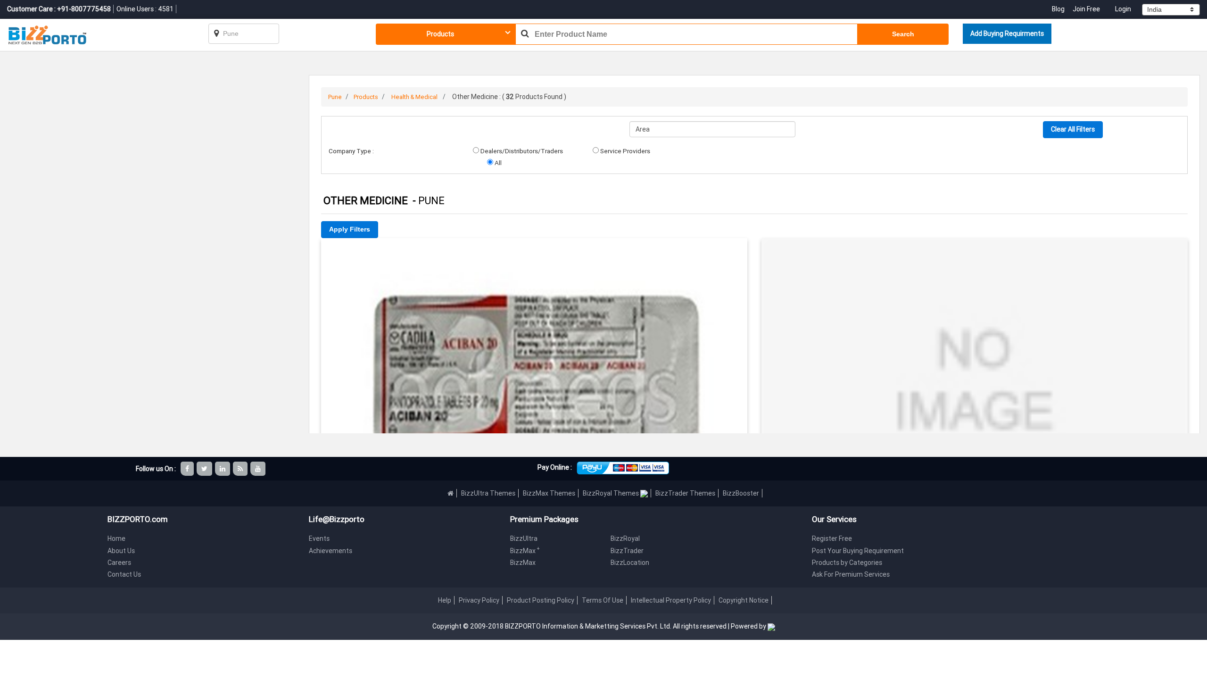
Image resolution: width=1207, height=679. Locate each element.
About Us (121, 551)
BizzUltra (523, 538)
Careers (119, 562)
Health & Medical (414, 97)
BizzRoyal (625, 538)
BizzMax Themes (549, 493)
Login (1123, 9)
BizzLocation (630, 562)
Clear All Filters (1073, 129)
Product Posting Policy (540, 600)
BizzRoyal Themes (611, 493)
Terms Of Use (602, 600)
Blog (1059, 9)
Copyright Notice (744, 600)
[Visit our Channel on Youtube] (258, 468)
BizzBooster (741, 493)
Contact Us (124, 574)
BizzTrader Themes (685, 493)
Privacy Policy (479, 600)
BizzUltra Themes (488, 493)
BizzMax (525, 551)
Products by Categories (847, 562)
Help (444, 600)
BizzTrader (627, 551)
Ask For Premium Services (851, 574)
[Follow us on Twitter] (205, 468)
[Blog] (241, 468)
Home (116, 538)
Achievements (330, 551)
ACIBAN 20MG (534, 251)
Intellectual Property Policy (671, 600)
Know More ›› (534, 292)
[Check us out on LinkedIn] (223, 468)
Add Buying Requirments (1007, 33)
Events (319, 538)
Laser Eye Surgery (974, 251)
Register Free (832, 538)
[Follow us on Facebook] (188, 468)
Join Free (1086, 9)
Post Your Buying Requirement (858, 551)
